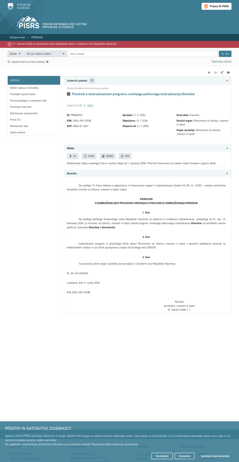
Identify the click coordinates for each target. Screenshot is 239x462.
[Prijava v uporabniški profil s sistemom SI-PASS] (216, 6)
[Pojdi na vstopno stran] (19, 9)
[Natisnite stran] (228, 72)
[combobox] (45, 54)
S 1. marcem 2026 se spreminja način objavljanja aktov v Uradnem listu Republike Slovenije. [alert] (64, 43)
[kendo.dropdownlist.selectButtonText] (63, 54)
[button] (147, 80)
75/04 (90, 105)
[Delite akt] (222, 72)
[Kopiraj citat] (92, 80)
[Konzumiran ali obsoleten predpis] (68, 94)
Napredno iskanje (221, 61)
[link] (17, 37)
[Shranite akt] (215, 72)
